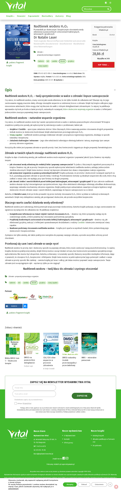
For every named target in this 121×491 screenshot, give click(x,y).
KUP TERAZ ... (103, 65)
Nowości (21, 16)
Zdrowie (40, 52)
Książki (9, 16)
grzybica (71, 61)
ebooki (62, 61)
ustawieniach (13, 489)
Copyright (81, 471)
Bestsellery (47, 16)
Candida (81, 222)
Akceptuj (70, 484)
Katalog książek (98, 436)
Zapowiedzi (33, 16)
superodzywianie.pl (67, 464)
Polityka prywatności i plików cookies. (74, 412)
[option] (12, 349)
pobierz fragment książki (19, 313)
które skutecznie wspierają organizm (78, 109)
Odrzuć (84, 484)
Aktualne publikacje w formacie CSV (99, 474)
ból (48, 61)
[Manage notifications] (116, 487)
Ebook (95, 35)
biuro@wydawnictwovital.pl (43, 454)
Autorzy (59, 16)
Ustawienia (99, 484)
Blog (68, 16)
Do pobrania (97, 446)
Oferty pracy (68, 443)
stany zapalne (43, 66)
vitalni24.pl (57, 464)
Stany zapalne (16, 135)
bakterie (41, 61)
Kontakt (67, 439)
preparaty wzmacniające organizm (48, 55)
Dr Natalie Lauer (45, 37)
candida (54, 61)
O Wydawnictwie (69, 436)
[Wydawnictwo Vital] (15, 6)
